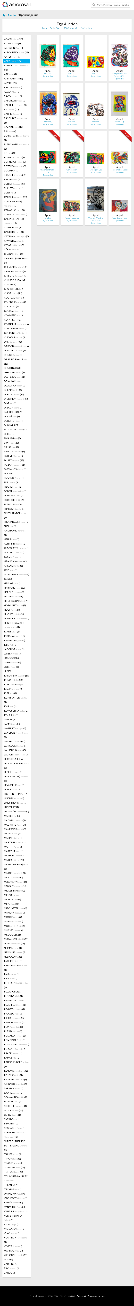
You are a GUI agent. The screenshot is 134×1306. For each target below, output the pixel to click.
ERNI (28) (11, 442)
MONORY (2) (14, 912)
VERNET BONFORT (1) (14, 1217)
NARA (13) (14, 943)
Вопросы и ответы (96, 1296)
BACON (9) (13, 96)
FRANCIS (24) (13, 504)
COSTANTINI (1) (15, 328)
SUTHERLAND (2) (15, 1147)
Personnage (120, 121)
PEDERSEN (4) (16, 985)
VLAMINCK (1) (15, 1239)
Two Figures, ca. (95, 170)
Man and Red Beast (119, 170)
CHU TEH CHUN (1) (14, 288)
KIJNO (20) (13, 680)
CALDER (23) (15, 197)
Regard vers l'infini (119, 218)
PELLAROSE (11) (12, 991)
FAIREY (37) (14, 460)
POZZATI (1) (15, 1048)
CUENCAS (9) (14, 337)
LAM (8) (12, 723)
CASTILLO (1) (14, 231)
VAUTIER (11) (15, 1211)
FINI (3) (11, 482)
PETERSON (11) (15, 1000)
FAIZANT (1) (14, 464)
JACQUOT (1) (14, 649)
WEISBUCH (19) (15, 1255)
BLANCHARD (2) (16, 146)
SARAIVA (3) (13, 1088)
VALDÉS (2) (13, 1202)
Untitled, (47, 73)
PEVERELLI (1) (15, 1004)
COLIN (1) (11, 306)
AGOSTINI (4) (14, 47)
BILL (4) (10, 131)
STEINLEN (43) (14, 1134)
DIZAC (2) (13, 407)
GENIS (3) (11, 539)
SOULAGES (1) (14, 1128)
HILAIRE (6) (13, 596)
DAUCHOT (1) (15, 350)
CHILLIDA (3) (15, 271)
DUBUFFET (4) (13, 420)
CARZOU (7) (13, 227)
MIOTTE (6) (12, 899)
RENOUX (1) (13, 1075)
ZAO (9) (11, 1268)
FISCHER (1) (13, 486)
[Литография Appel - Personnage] (119, 101)
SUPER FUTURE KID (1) (16, 1141)
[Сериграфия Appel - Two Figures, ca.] (95, 149)
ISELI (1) (10, 644)
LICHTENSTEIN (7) (15, 793)
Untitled (95, 121)
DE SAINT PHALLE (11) (15, 361)
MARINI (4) (13, 838)
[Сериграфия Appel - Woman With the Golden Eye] (95, 198)
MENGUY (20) (15, 886)
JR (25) (7, 671)
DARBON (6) (16, 346)
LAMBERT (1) (15, 728)
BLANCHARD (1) (16, 137)
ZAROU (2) (9, 1272)
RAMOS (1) (11, 1057)
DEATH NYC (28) (12, 368)
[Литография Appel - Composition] (71, 149)
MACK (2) (12, 815)
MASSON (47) (14, 855)
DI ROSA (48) (14, 394)
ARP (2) (10, 74)
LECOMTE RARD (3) (16, 765)
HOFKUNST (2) (15, 605)
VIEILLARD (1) (14, 1228)
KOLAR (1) (11, 715)
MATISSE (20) (14, 860)
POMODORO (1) (14, 1040)
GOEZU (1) (12, 556)
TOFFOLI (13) (13, 1171)
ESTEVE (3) (14, 455)
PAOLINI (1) (13, 961)
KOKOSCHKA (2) (16, 710)
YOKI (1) (8, 1259)
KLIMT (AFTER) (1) (15, 699)
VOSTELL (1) (13, 1246)
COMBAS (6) (14, 310)
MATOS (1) (15, 873)
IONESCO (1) (14, 640)
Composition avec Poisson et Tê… (119, 74)
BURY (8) (10, 192)
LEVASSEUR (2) (14, 785)
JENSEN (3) (12, 653)
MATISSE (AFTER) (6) (16, 866)
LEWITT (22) (12, 789)
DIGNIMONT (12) (16, 398)
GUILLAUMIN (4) (16, 574)
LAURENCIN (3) (15, 750)
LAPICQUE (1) (15, 745)
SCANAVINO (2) (15, 1097)
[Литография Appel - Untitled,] (48, 53)
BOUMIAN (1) (11, 170)
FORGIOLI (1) (14, 500)
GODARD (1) (14, 552)
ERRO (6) (14, 451)
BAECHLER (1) (14, 100)
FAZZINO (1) (14, 477)
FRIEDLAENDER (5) (15, 515)
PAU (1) (11, 974)
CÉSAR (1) (13, 249)
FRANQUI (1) (14, 508)
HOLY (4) (12, 609)
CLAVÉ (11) (13, 293)
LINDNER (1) (14, 798)
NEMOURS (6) (14, 952)
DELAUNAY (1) (14, 381)
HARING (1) (12, 583)
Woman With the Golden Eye (95, 219)
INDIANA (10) (14, 636)
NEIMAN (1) (13, 947)
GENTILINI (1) (14, 543)
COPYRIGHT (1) (12, 319)
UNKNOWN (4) (14, 1193)
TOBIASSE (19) (14, 1167)
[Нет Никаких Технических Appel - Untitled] (95, 101)
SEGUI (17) (13, 1110)
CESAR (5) (14, 245)
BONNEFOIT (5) (15, 161)
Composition (71, 170)
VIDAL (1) (11, 1224)
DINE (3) (10, 403)
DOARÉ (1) (12, 416)
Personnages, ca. (72, 218)
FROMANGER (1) (16, 521)
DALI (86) (13, 341)
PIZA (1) (13, 1026)
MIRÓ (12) (11, 903)
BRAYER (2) (12, 179)
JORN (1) (11, 666)
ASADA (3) (13, 87)
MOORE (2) (13, 917)
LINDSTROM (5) (15, 802)
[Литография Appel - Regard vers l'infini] (119, 198)
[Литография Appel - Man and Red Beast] (119, 149)
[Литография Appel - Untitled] (48, 198)
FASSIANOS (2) (15, 469)
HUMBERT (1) (16, 618)
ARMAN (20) (16, 67)
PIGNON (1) (14, 1022)
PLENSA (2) (13, 1031)
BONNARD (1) (14, 157)
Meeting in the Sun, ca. (48, 171)
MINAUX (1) (13, 895)
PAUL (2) (10, 978)
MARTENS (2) (15, 842)
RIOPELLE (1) (15, 1079)
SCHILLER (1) (15, 1106)
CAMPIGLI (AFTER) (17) (14, 220)
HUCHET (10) (14, 614)
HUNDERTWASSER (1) (14, 625)
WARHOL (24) (14, 1250)
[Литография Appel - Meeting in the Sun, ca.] (48, 149)
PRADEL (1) (13, 1053)
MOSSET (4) (13, 930)
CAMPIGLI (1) (15, 214)
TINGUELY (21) (14, 1163)
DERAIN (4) (13, 390)
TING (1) (12, 1158)
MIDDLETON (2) (14, 890)
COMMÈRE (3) (13, 315)
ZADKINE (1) (10, 1263)
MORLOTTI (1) (14, 925)
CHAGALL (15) (14, 254)
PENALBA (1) (13, 996)
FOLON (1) (15, 491)
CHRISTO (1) (15, 275)
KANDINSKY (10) (16, 675)
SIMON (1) (11, 1123)
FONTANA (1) (14, 495)
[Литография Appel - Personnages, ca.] (71, 198)
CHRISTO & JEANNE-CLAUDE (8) (15, 282)
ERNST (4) (11, 447)
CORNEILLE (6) (16, 324)
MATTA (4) (13, 877)
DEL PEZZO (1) (14, 376)
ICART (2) (12, 631)
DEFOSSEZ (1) (14, 372)
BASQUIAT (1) (15, 120)
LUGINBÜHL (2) (16, 811)
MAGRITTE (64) (15, 824)
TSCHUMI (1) (13, 1189)
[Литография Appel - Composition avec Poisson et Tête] (119, 53)
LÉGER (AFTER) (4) (16, 778)
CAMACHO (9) (14, 210)
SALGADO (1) (15, 1084)
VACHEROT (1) (15, 1198)
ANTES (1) (12, 56)
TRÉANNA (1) (11, 1184)
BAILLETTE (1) (15, 105)
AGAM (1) (12, 43)
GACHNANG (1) (15, 532)
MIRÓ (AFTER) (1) (15, 908)
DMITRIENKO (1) (13, 412)
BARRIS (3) (13, 113)
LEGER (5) (13, 772)
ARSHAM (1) (13, 78)
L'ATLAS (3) (10, 719)
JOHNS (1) (12, 662)
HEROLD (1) (14, 592)
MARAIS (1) (12, 833)
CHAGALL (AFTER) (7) (16, 260)
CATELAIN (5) (16, 236)
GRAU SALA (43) (15, 561)
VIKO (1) (11, 1233)
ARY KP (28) (10, 83)
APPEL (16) (12, 61)
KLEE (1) (10, 693)
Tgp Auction (9, 14)
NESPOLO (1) (13, 956)
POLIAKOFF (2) (15, 1035)
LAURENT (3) (16, 754)
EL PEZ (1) (9, 433)
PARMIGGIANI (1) (15, 967)
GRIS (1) (10, 570)
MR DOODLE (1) (12, 934)
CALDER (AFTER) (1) (13, 203)
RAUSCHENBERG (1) (16, 1064)
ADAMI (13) (13, 39)
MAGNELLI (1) (15, 820)
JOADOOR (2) (11, 658)
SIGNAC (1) (12, 1119)
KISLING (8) (13, 688)
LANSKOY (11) (14, 741)
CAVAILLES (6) (14, 240)
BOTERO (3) (15, 166)
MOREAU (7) (13, 921)
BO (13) (10, 153)
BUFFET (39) (14, 183)
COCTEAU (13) (14, 297)
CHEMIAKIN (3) (15, 267)
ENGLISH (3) (12, 438)
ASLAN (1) (11, 91)
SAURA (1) (13, 1092)
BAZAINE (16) (13, 126)
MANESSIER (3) (15, 829)
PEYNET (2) (14, 1009)
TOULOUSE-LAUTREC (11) (16, 1178)
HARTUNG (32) (14, 587)
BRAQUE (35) (15, 175)
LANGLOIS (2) (16, 734)
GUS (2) (8, 578)
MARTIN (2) (13, 846)
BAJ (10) (11, 109)
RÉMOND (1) (16, 1070)
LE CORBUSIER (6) (13, 759)
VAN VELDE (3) (14, 1207)
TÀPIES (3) (13, 1154)
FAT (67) (8, 473)
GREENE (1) (13, 565)
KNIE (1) (10, 706)
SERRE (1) (12, 1114)
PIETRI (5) (14, 1018)
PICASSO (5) (13, 1013)
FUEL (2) (10, 526)
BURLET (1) (13, 188)
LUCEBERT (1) (11, 807)
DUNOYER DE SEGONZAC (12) (15, 427)
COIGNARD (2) (15, 302)
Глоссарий (81, 1296)
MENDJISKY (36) (15, 881)
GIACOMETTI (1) (16, 548)
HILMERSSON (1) (16, 600)
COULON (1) (15, 332)
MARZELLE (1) (13, 851)
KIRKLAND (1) (15, 684)
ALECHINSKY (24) (16, 52)
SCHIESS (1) (13, 1101)
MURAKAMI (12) (16, 939)
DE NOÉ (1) (13, 354)
